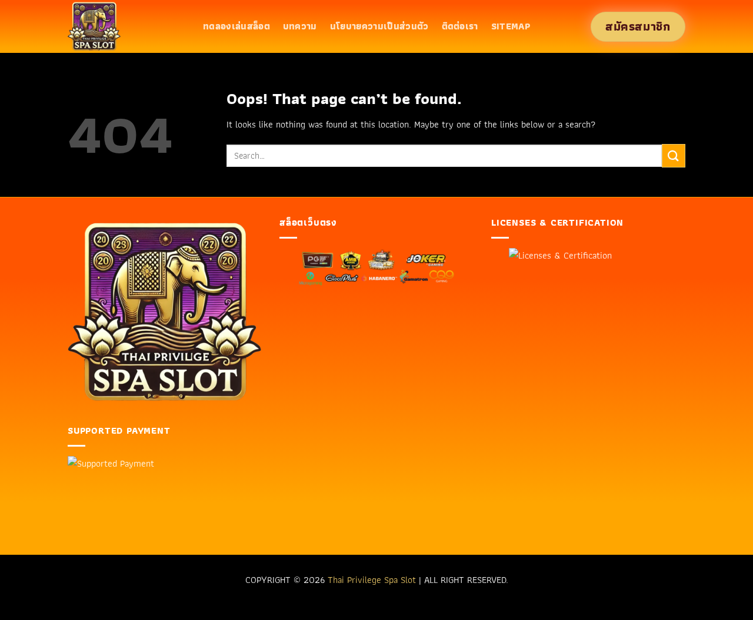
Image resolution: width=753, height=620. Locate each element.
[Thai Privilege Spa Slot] (126, 26)
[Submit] (673, 155)
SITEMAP (510, 26)
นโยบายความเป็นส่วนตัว (379, 26)
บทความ (300, 26)
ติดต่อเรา (460, 26)
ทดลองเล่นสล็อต (236, 26)
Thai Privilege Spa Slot (372, 579)
